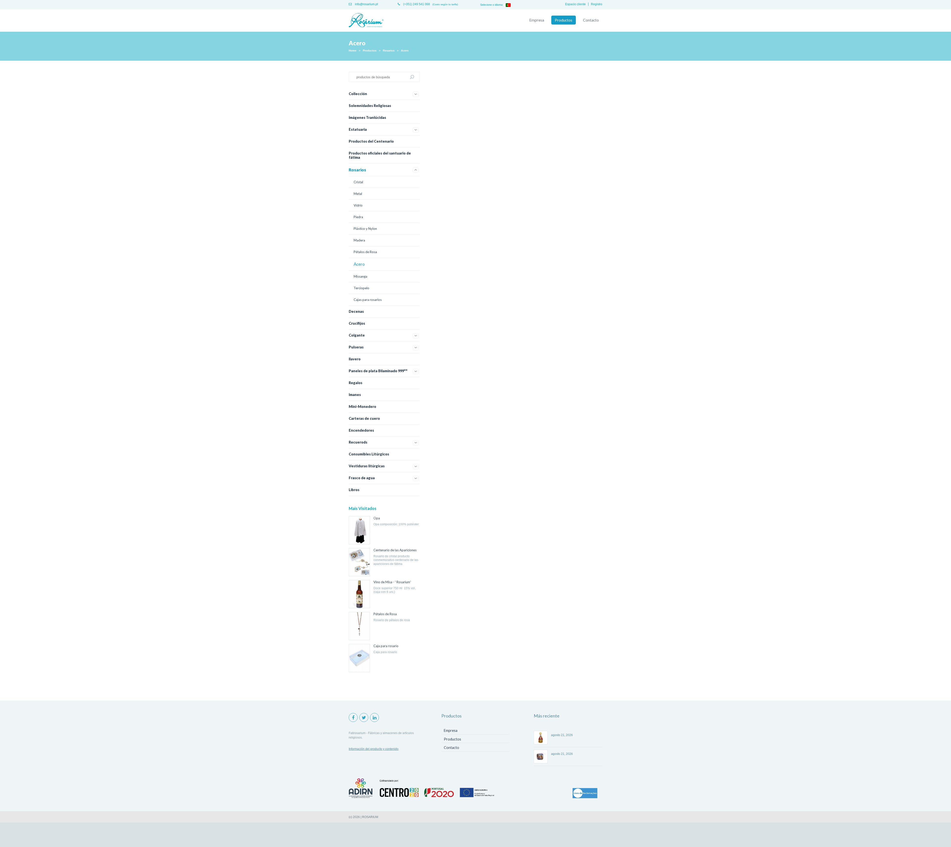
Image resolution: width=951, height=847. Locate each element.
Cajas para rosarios (368, 300)
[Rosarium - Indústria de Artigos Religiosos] (366, 20)
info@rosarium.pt (366, 4)
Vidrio (358, 205)
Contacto (591, 20)
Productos (563, 20)
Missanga (360, 276)
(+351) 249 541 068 (416, 4)
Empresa (536, 20)
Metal (358, 194)
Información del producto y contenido (373, 749)
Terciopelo (361, 288)
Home (352, 50)
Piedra (358, 217)
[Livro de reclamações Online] (585, 793)
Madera (359, 240)
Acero (405, 50)
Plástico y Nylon (365, 229)
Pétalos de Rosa (365, 252)
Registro (596, 4)
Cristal (358, 182)
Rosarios (389, 50)
